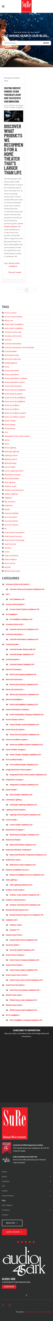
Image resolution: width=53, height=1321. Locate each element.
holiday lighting (11, 363)
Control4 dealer (11, 351)
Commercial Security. (13, 336)
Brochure (10, 1223)
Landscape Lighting (13, 799)
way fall (7, 567)
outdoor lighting (11, 494)
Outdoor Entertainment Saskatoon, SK (25, 904)
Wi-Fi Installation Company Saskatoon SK (26, 1020)
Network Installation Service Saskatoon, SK (27, 874)
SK (6, 528)
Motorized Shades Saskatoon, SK (23, 844)
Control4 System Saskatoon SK (22, 664)
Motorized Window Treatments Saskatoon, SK (28, 854)
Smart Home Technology (14, 540)
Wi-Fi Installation (12, 1015)
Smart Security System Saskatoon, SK (24, 990)
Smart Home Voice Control (16, 975)
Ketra (7, 443)
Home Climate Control (14, 719)
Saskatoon (9, 505)
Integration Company (14, 779)
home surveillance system (15, 416)
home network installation (15, 390)
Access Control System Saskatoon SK (24, 609)
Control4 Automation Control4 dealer (19, 347)
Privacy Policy (46, 1312)
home (7, 366)
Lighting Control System (15, 809)
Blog (3, 1200)
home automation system (15, 382)
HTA (6, 432)
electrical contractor (13, 359)
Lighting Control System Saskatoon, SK (25, 814)
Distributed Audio (12, 355)
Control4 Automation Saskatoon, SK (24, 639)
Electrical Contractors (14, 689)
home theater (10, 424)
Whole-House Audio (14, 1005)
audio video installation (14, 328)
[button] (3, 6)
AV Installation (11, 614)
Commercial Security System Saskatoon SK (27, 589)
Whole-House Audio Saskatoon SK (23, 1010)
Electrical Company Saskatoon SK (23, 674)
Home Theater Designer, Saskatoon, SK (19, 107)
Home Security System (15, 729)
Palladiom (8, 497)
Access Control (10, 312)
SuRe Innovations (11, 555)
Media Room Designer (15, 829)
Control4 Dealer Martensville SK (22, 649)
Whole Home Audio (14, 995)
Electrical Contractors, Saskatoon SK (24, 694)
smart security (10, 544)
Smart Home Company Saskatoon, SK (24, 960)
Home (4, 1171)
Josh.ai (7, 440)
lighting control (11, 459)
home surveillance (12, 409)
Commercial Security (13, 332)
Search (46, 43)
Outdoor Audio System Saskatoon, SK (25, 894)
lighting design (10, 463)
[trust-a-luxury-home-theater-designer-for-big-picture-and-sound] (13, 116)
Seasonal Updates (12, 513)
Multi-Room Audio (13, 859)
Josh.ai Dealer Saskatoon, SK (21, 794)
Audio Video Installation (14, 265)
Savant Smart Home (14, 935)
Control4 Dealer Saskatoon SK (22, 654)
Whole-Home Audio (12, 571)
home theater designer (13, 225)
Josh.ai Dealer (11, 789)
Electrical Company (13, 669)
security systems (11, 521)
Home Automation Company (16, 378)
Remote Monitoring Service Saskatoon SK (26, 915)
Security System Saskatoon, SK (22, 950)
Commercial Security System (17, 584)
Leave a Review (13, 1232)
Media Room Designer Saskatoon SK (24, 834)
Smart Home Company (15, 955)
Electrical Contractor (14, 679)
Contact (5, 1214)
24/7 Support (7, 1205)
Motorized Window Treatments (18, 849)
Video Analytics (11, 559)
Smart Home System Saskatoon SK (23, 970)
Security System (12, 945)
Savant (7, 509)
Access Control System (14, 316)
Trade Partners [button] (8, 1195)
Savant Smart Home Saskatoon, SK (23, 940)
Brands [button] (4, 1190)
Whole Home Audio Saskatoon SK (23, 1000)
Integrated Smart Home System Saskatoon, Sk (28, 774)
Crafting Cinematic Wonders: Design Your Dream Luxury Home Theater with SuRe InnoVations (12, 95)
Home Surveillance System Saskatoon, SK (26, 744)
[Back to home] (26, 6)
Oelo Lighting (10, 482)
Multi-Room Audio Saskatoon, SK (23, 864)
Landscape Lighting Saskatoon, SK (23, 804)
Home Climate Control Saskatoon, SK (24, 724)
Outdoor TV (14, 930)
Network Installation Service (17, 869)
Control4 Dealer (12, 644)
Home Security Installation (15, 397)
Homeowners (10, 428)
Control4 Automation (13, 343)
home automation (12, 374)
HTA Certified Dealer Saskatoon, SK (24, 764)
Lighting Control (11, 455)
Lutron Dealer (10, 467)
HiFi (7, 594)
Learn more (9, 1286)
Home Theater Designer (14, 105)
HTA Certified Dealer (14, 759)
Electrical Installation (14, 699)
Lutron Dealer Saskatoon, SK (21, 824)
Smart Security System (15, 985)
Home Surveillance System (15, 413)
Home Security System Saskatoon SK (24, 734)
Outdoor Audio (10, 486)
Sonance (8, 548)
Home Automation (12, 370)
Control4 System (12, 659)
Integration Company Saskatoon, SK (24, 784)
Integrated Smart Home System (17, 436)
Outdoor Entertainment (14, 490)
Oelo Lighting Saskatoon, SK (21, 884)
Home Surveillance (12, 405)
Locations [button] (6, 1210)
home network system (13, 393)
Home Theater (15, 272)
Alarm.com (9, 320)
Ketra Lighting (10, 447)
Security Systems (11, 524)
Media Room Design (13, 474)
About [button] (4, 1176)
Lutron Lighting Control (14, 470)
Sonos (7, 551)
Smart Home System (14, 965)
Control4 (8, 339)
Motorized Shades (12, 478)
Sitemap (36, 1312)
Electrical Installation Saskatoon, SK (24, 704)
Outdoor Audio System (15, 889)
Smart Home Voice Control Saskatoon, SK (26, 980)
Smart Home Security (13, 536)
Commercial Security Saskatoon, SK (24, 629)
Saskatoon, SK (11, 920)
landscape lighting (12, 451)
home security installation (15, 401)
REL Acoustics (10, 501)
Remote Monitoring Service (17, 909)
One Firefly (27, 1312)
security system (11, 517)
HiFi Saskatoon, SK (17, 599)
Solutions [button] (5, 1181)
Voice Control (10, 563)
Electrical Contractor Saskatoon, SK (24, 684)
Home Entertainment (13, 386)
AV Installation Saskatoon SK (21, 619)
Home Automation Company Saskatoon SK (26, 714)
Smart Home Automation (15, 532)
